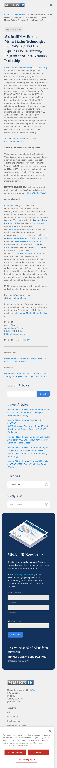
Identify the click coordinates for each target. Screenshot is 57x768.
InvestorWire (13, 229)
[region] (27, 747)
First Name (12, 602)
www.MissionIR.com (17, 298)
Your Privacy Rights (26, 759)
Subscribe (15, 634)
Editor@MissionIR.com (14, 333)
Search (43, 393)
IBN (28, 340)
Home (6, 14)
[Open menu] (51, 5)
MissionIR (8, 205)
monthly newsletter (24, 574)
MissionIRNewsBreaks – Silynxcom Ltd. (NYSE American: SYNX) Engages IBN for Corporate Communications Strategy (28, 439)
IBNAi (32, 689)
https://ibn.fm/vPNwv (14, 141)
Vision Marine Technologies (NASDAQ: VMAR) (25, 67)
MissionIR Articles (18, 14)
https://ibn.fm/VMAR (36, 192)
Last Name (12, 612)
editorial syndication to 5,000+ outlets (25, 238)
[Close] (50, 731)
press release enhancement (27, 241)
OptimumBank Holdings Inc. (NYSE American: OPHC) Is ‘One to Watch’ (25, 360)
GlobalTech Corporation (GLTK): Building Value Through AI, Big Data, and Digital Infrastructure (25, 375)
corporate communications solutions (28, 253)
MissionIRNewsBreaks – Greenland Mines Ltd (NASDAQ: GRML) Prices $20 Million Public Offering (28, 464)
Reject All (38, 752)
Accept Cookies (15, 752)
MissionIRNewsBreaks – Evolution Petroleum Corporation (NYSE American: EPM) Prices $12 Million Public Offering (28, 412)
